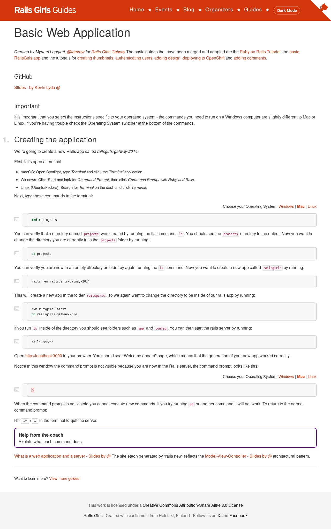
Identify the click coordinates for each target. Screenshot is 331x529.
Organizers (219, 9)
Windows (286, 206)
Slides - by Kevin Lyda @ (37, 87)
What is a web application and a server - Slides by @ (62, 456)
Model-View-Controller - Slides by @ (238, 456)
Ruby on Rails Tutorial (260, 52)
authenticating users (133, 58)
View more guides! (64, 478)
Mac (301, 206)
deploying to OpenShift (203, 58)
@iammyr (76, 52)
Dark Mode (287, 10)
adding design (167, 58)
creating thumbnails (95, 58)
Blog (188, 9)
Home (137, 9)
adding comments (250, 58)
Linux (312, 206)
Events (163, 9)
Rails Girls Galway (108, 52)
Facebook (238, 515)
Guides (253, 9)
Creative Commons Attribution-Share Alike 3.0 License (193, 505)
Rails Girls (93, 515)
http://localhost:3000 (43, 356)
